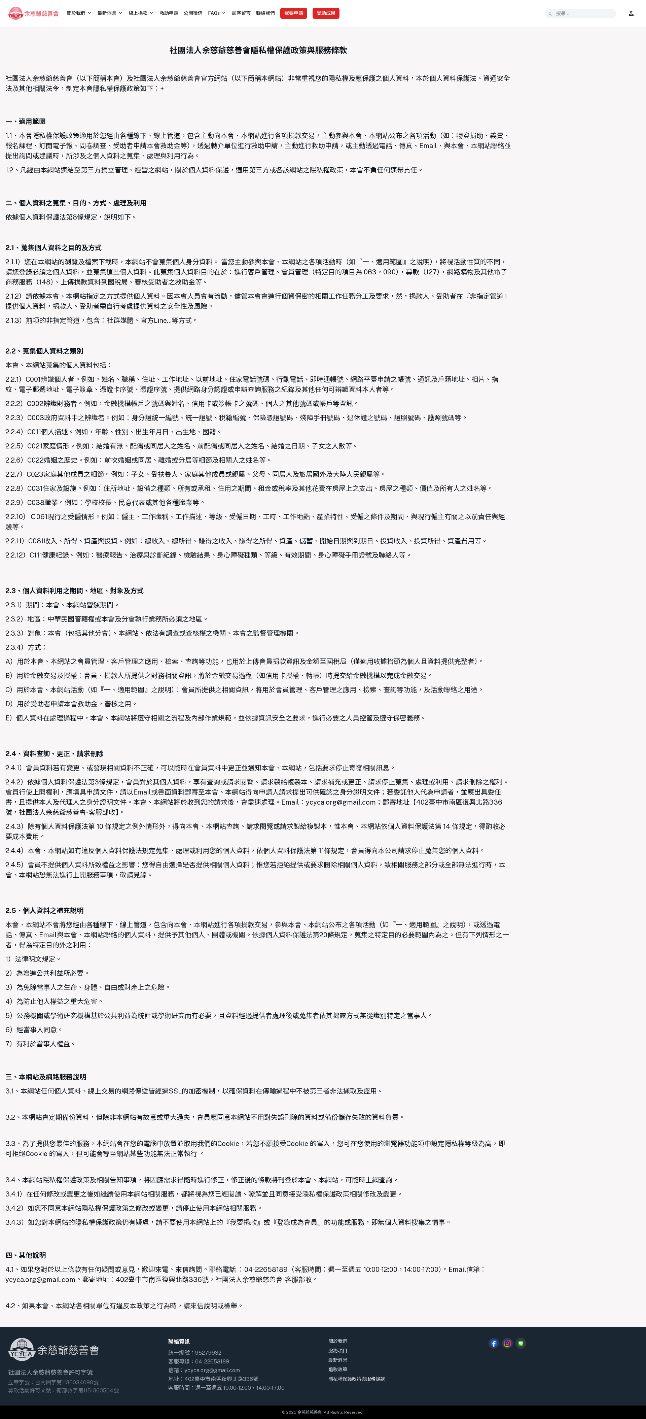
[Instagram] (507, 1343)
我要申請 (293, 13)
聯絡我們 (265, 13)
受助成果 (326, 13)
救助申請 (168, 13)
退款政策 (337, 1369)
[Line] (520, 1343)
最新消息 (337, 1360)
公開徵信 (193, 13)
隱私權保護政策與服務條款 (356, 1379)
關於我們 (337, 1341)
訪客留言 (241, 13)
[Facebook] (494, 1343)
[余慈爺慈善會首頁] (33, 13)
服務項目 (337, 1350)
